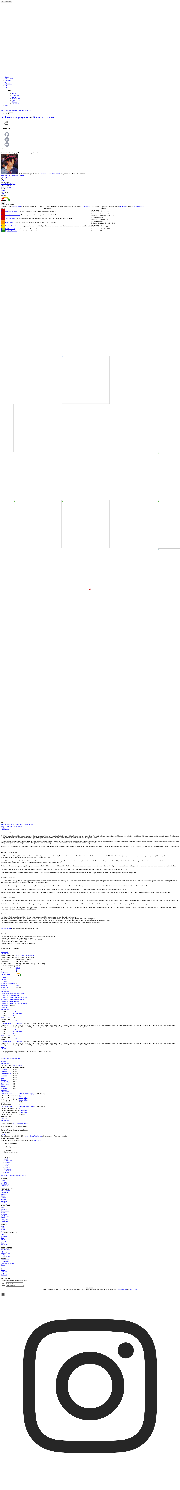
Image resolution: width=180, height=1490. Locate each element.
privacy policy (122, 1289)
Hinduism (4, 1076)
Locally (3, 1254)
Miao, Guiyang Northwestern (18, 997)
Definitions (15, 95)
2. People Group (9, 1150)
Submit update (5, 991)
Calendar (3, 1241)
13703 (18, 985)
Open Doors (19, 1023)
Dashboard (4, 1182)
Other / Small (5, 1084)
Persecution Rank (6, 1023)
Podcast (3, 1239)
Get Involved (8, 84)
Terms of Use (16, 98)
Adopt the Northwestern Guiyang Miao (12, 175)
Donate (6, 105)
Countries (3, 1197)
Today (2, 1234)
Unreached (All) (10, 218)
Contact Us (15, 103)
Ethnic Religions (6, 187)
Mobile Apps (4, 1214)
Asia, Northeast (17, 1013)
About (6, 85)
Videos (3, 1212)
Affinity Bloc (5, 993)
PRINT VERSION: (47, 117)
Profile (6, 1159)
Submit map (4, 1048)
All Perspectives (5, 1191)
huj (20, 1096)
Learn (2, 1251)
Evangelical (122, 206)
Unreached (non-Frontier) (12, 215)
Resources (7, 80)
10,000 (3, 180)
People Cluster (5, 995)
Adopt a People (5, 1253)
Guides (3, 1228)
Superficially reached (11, 226)
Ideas (2, 1231)
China (14, 1011)
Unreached (4, 1194)
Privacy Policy (16, 100)
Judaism (3, 1080)
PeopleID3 (4, 985)
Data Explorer (5, 1184)
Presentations (5, 1211)
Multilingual (4, 1221)
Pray (5, 82)
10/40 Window (5, 1017)
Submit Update (21, 1175)
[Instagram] (90, 1474)
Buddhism (4, 1069)
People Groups (8, 79)
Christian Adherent (139, 206)
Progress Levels (5, 1204)
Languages (4, 1090)
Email (2, 1238)
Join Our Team (5, 1249)
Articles (3, 1217)
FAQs (14, 97)
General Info (8, 1160)
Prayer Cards (4, 177)
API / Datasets (5, 1216)
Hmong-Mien (23, 1098)
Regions (3, 1199)
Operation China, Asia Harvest (50, 174)
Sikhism (3, 1086)
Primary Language (6, 1094)
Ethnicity (3, 989)
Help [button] (5, 87)
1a (1, 211)
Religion (3, 1061)
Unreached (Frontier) (11, 211)
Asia (14, 1015)
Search (6, 77)
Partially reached (10, 229)
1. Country (7, 1147)
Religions (3, 1202)
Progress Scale (16, 206)
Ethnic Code (4, 1005)
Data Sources (5, 1261)
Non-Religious (5, 1082)
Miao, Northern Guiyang (8, 184)
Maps (2, 1047)
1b (2, 215)
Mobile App (4, 1236)
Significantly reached (11, 231)
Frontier (3, 1196)
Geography (4, 1007)
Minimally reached (10, 222)
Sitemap (14, 102)
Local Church (5, 1219)
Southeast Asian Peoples (17, 993)
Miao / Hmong (14, 995)
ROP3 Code (4, 987)
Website (15, 1020)
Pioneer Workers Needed (8, 983)
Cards (2, 1226)
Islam (2, 1078)
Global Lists (4, 1185)
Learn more (37, 1140)
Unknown (4, 1088)
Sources (3, 1134)
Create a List (4, 1192)
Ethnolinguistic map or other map (10, 1058)
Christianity (4, 1071)
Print (2, 1243)
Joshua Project (5, 1260)
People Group (5, 997)
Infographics (4, 1209)
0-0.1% (3, 190)
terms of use (133, 1289)
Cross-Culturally (5, 1256)
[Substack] (3, 1296)
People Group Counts (7, 1263)
